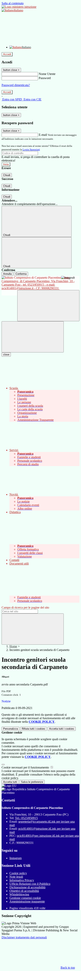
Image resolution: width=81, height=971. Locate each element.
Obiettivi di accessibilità (24, 891)
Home (13, 646)
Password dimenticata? (16, 85)
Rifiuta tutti (33, 728)
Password (45, 78)
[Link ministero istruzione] (19, 6)
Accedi (7, 54)
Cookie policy (18, 873)
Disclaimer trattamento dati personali (24, 937)
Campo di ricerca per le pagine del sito (25, 607)
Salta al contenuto (13, 3)
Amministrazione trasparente (27, 901)
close (6, 354)
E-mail (43, 134)
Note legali (16, 876)
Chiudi (6, 175)
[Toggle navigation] (33, 336)
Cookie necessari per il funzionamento (26, 767)
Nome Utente (47, 74)
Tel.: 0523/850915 (26, 818)
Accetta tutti (61, 728)
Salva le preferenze (32, 781)
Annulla (7, 273)
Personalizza (10, 728)
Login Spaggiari (31, 149)
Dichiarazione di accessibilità (27, 887)
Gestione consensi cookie (25, 898)
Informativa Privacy (21, 880)
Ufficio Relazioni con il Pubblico (29, 883)
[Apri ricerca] (48, 305)
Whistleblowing (19, 894)
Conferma (21, 273)
